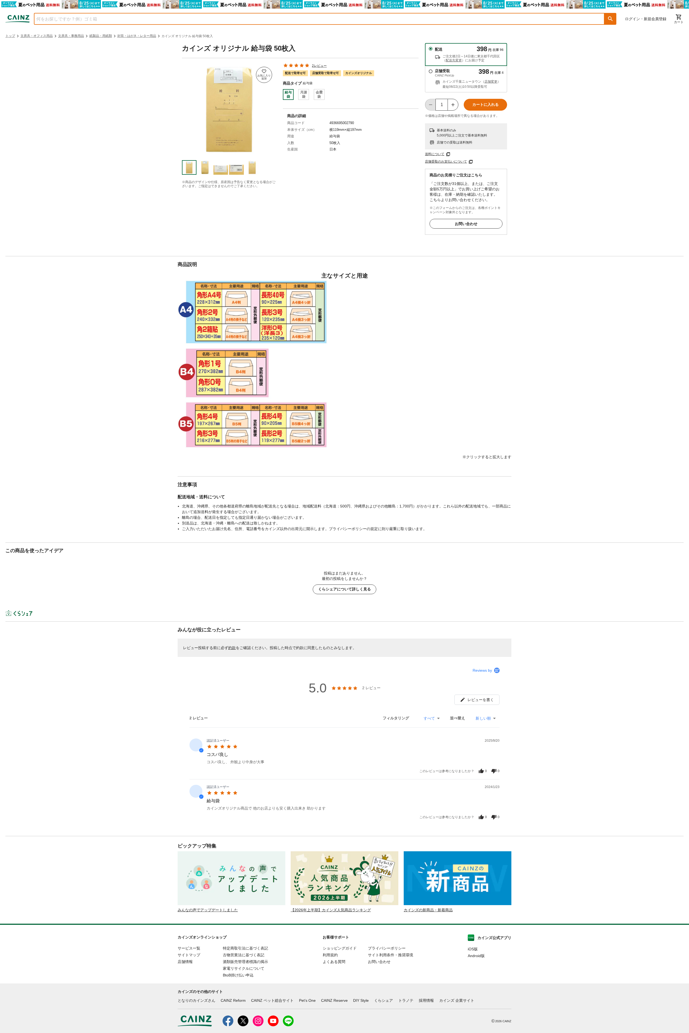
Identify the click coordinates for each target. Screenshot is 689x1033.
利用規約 (330, 955)
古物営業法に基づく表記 (243, 955)
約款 (232, 648)
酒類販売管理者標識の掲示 (245, 962)
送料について (434, 154)
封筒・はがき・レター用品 (136, 36)
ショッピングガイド (340, 948)
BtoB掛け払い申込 (238, 975)
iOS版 (473, 949)
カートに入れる (485, 104)
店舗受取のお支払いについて (446, 161)
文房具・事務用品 (71, 36)
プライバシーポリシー (387, 948)
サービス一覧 (189, 948)
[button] (610, 19)
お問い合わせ (466, 224)
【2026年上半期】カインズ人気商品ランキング (331, 910)
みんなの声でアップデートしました (208, 910)
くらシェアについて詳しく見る (344, 589)
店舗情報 (185, 962)
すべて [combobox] (429, 718)
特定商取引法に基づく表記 (245, 948)
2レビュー (319, 66)
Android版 (476, 956)
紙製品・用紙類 (100, 36)
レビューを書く (480, 700)
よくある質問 (334, 962)
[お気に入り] (264, 75)
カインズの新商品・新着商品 (428, 910)
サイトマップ (189, 955)
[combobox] (315, 18)
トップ (10, 36)
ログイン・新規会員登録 (645, 19)
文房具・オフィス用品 (36, 36)
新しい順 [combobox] (483, 718)
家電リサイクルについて (243, 968)
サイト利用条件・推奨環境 (390, 955)
